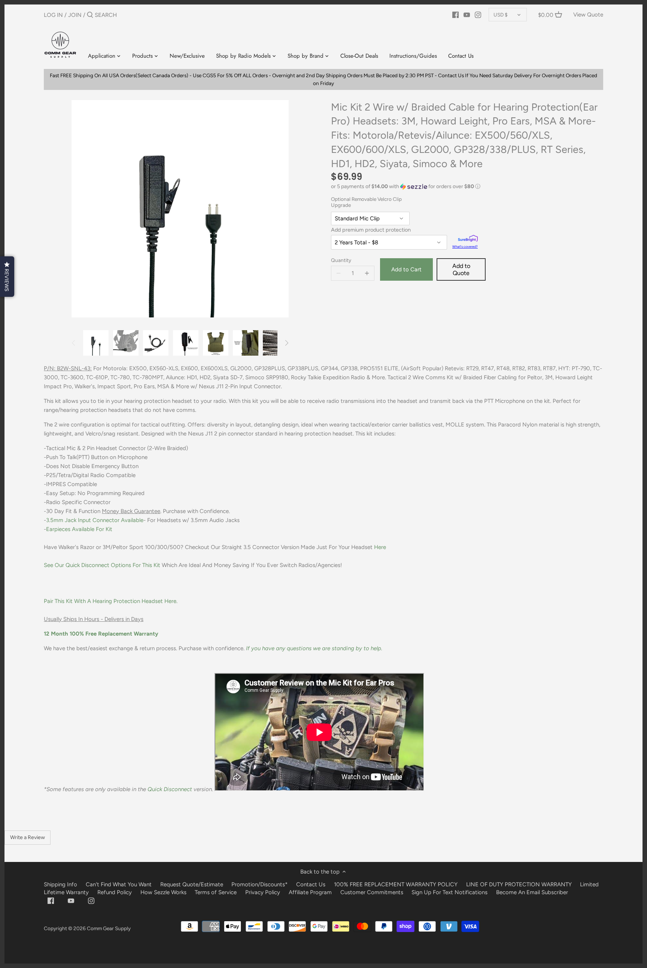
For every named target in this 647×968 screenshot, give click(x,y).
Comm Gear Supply (109, 928)
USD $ (500, 15)
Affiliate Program (310, 892)
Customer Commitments (371, 892)
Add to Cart (406, 269)
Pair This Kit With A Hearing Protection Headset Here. (111, 601)
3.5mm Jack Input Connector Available (94, 520)
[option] (96, 343)
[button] (467, 186)
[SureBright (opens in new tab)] (468, 239)
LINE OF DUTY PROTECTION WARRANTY (519, 884)
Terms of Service (216, 892)
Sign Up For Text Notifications (449, 892)
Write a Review (27, 837)
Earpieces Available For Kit (79, 529)
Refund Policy (114, 892)
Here (380, 547)
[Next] (286, 343)
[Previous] (74, 343)
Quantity (341, 260)
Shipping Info (60, 884)
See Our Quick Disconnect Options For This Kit (102, 565)
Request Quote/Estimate (192, 884)
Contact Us (310, 884)
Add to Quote (461, 269)
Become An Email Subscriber (532, 892)
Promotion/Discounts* (259, 884)
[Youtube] (467, 14)
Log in (53, 15)
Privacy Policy (262, 892)
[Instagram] (478, 14)
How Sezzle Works (163, 892)
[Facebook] (455, 14)
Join (75, 15)
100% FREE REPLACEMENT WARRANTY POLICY (396, 884)
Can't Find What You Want (119, 884)
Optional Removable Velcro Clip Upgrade (366, 202)
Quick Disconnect (170, 789)
